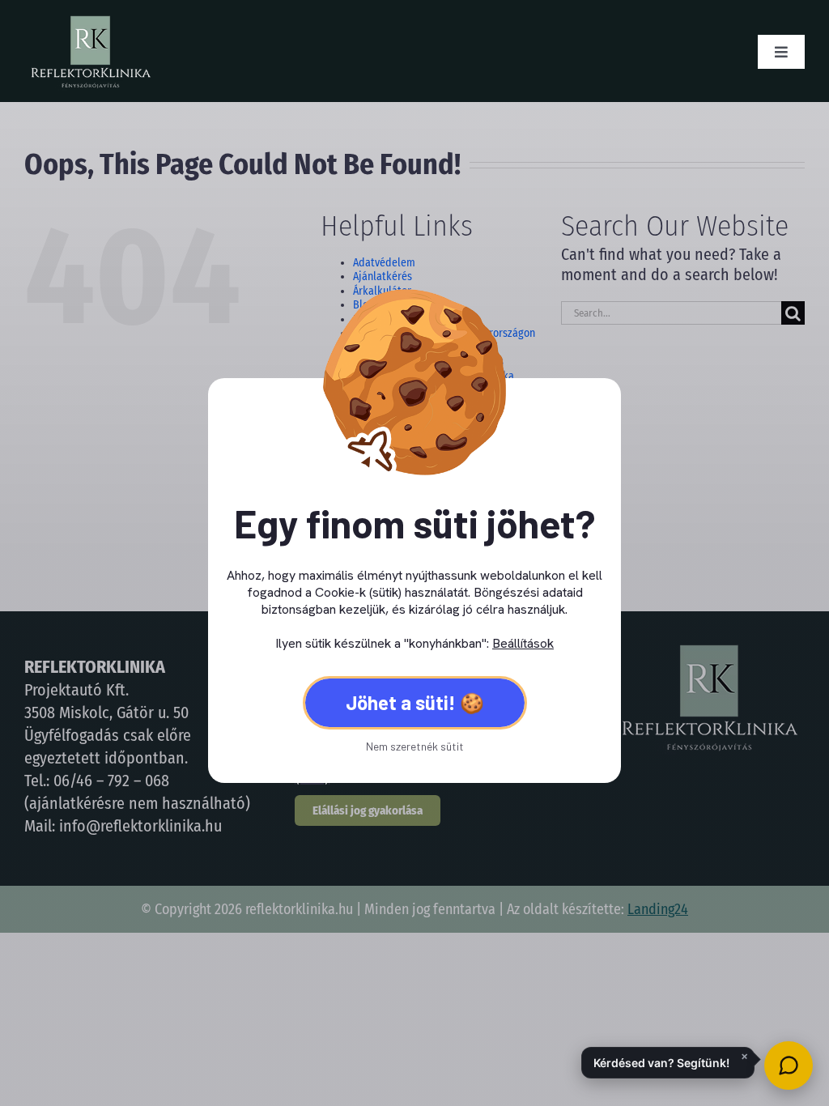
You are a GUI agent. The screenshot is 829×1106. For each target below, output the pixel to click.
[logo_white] (89, 20)
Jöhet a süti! (401, 702)
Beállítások (523, 643)
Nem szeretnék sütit (415, 746)
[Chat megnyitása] (788, 1065)
